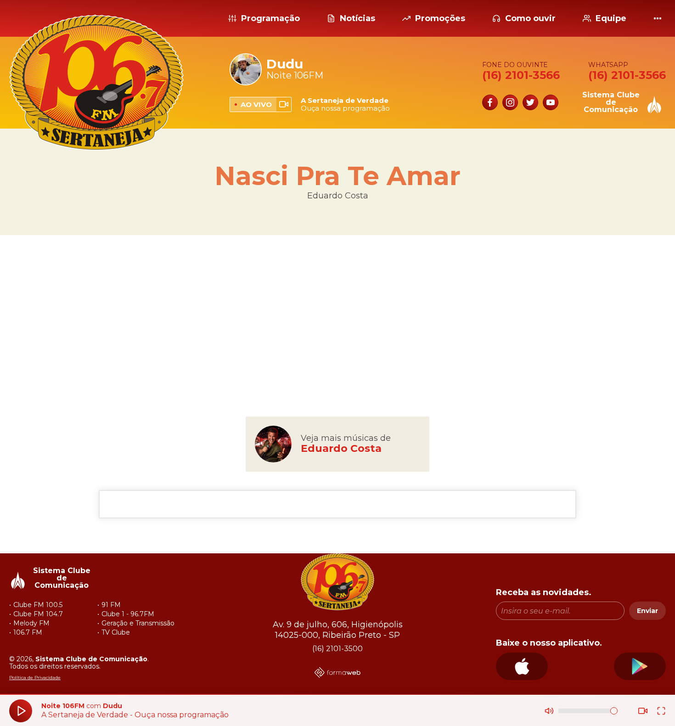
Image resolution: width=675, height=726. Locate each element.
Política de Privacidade (35, 678)
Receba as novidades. (543, 592)
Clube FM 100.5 (37, 605)
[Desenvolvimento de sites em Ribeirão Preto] (337, 673)
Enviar (647, 611)
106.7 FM (27, 632)
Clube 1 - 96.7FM (127, 614)
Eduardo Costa (337, 196)
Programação (270, 18)
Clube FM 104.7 (38, 614)
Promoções (440, 18)
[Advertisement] (337, 308)
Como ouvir (530, 18)
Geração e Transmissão (137, 623)
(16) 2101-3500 (337, 649)
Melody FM (31, 623)
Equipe (611, 18)
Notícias (357, 18)
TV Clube (115, 632)
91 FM (111, 605)
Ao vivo (256, 104)
